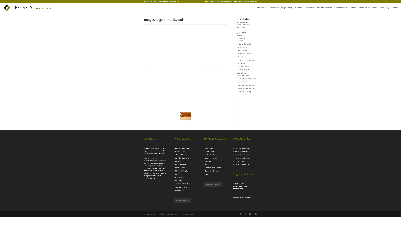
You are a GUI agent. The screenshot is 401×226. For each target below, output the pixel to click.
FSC (206, 164)
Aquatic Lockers (243, 66)
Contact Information (251, 1)
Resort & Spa (242, 50)
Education (241, 57)
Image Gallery (214, 1)
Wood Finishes (243, 82)
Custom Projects (243, 70)
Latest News (309, 8)
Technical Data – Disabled (368, 8)
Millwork (298, 8)
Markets (260, 8)
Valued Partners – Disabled (345, 8)
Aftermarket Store (324, 8)
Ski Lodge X (179, 181)
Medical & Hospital (244, 54)
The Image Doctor (188, 214)
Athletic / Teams (181, 155)
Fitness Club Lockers (245, 44)
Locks (207, 174)
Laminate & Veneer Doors (247, 79)
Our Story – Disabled (389, 8)
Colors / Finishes (211, 158)
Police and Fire (180, 164)
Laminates (208, 161)
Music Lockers (180, 168)
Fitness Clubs (180, 152)
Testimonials (274, 8)
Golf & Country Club (182, 148)
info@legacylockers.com (241, 198)
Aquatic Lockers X (181, 184)
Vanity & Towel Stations (246, 88)
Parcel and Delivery (182, 158)
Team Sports (242, 47)
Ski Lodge (241, 63)
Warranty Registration (242, 158)
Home (207, 1)
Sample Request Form (242, 155)
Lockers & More (242, 73)
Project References (226, 1)
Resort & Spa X (180, 190)
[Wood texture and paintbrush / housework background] (185, 116)
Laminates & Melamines (246, 85)
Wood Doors (209, 148)
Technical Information (242, 148)
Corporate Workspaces (183, 161)
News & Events (238, 1)
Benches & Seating (244, 92)
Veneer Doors (210, 152)
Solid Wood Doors (244, 75)
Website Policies (240, 161)
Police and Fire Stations (246, 60)
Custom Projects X (181, 187)
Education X (179, 177)
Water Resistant (210, 155)
